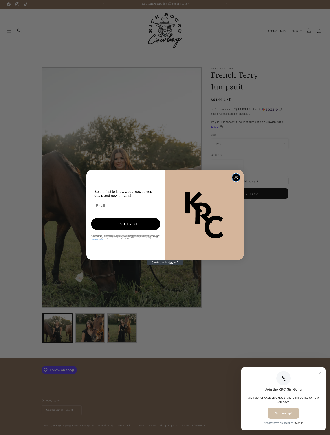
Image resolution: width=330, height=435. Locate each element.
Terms (101, 239)
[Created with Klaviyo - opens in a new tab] (165, 262)
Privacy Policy (95, 239)
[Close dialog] (236, 177)
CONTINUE (126, 224)
